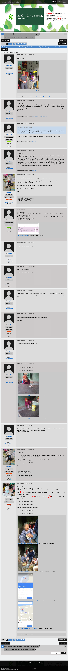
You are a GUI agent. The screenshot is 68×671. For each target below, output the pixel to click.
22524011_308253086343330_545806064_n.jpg (28, 543)
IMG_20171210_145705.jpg (24, 395)
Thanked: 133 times (9, 144)
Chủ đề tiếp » (63, 40)
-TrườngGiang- (47, 96)
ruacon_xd (9, 134)
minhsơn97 (9, 496)
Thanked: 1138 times (9, 507)
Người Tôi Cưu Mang (5, 667)
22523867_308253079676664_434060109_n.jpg (28, 600)
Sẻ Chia (51, 96)
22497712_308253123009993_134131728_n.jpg (28, 571)
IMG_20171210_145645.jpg (24, 418)
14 (14, 43)
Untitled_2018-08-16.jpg (23, 235)
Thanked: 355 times (9, 334)
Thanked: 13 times (9, 73)
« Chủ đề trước (5, 40)
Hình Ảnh (4, 49)
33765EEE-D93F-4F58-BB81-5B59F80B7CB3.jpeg (28, 90)
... (12, 43)
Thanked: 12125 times (9, 202)
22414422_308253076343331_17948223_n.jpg (28, 628)
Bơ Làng (42, 96)
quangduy (9, 65)
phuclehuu (38, 96)
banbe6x (34, 96)
